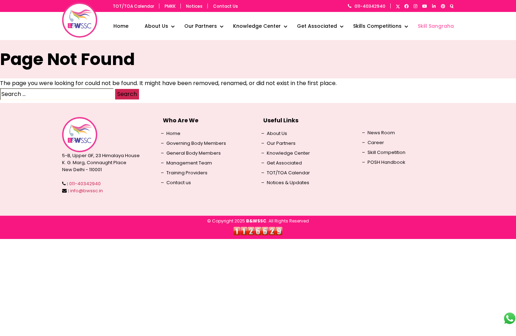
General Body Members (193, 153)
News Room (381, 133)
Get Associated (317, 26)
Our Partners (200, 26)
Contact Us (225, 6)
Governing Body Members (196, 143)
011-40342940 (370, 6)
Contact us (178, 183)
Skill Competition (386, 152)
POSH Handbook (386, 162)
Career (376, 143)
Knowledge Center (257, 26)
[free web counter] (258, 231)
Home (120, 26)
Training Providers (186, 173)
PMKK (170, 6)
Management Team (189, 163)
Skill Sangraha (436, 26)
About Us (156, 26)
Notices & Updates (288, 183)
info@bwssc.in (86, 190)
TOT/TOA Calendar (133, 6)
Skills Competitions (377, 26)
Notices (194, 6)
